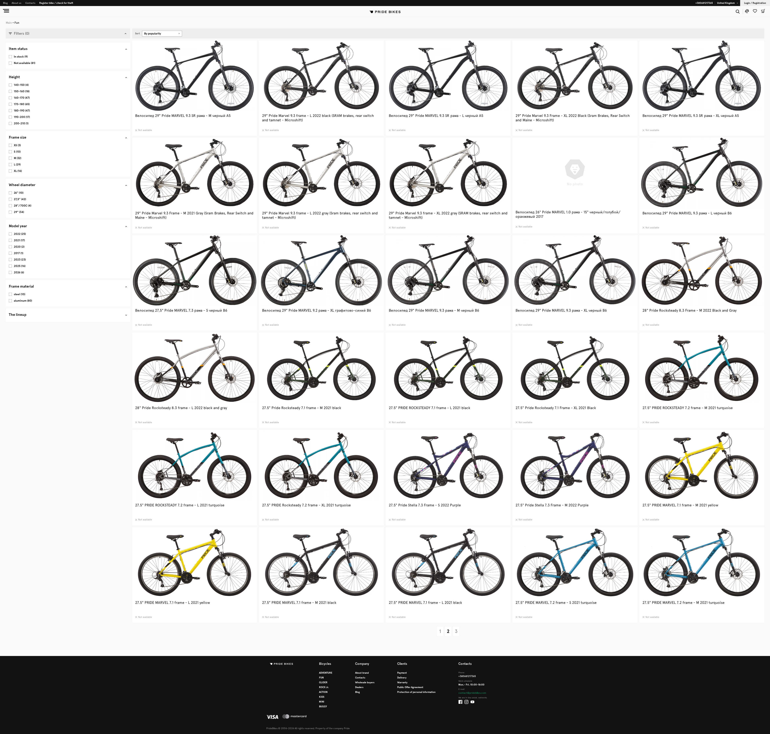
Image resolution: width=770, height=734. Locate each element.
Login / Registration (755, 3)
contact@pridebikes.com (472, 692)
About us (16, 3)
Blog (5, 3)
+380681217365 (704, 3)
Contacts (30, 3)
